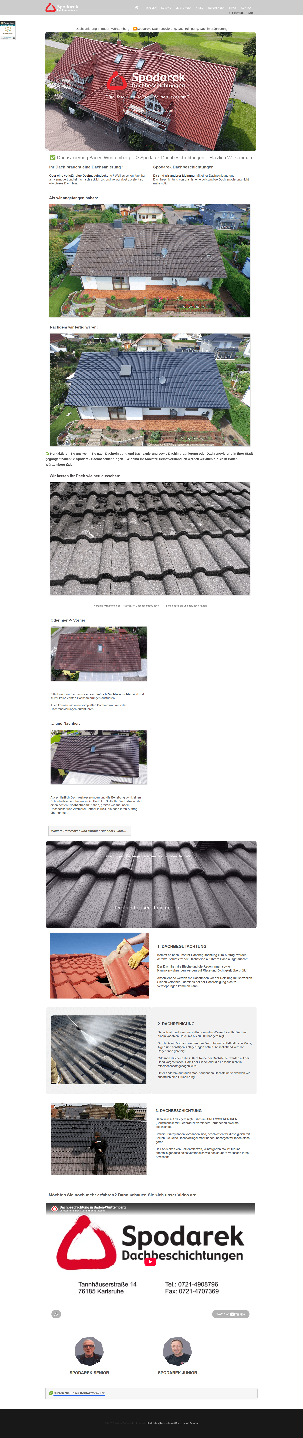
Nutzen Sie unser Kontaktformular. (79, 1393)
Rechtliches (153, 1423)
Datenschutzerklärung (170, 1423)
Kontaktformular (190, 1423)
